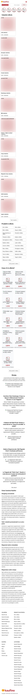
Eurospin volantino (5, 52)
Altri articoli (14, 487)
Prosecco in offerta (19, 239)
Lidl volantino (4, 32)
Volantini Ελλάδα (18, 662)
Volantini (3, 644)
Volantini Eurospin (5, 617)
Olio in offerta (18, 227)
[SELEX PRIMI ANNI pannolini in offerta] (8, 276)
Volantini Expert (5, 635)
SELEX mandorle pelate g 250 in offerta (20, 342)
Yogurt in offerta (18, 257)
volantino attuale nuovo (15, 586)
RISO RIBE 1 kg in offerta (8, 322)
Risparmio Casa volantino (7, 173)
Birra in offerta (5, 230)
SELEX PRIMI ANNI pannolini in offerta (8, 283)
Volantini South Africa (18, 685)
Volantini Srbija (17, 678)
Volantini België (17, 646)
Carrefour (4, 595)
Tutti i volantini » (14, 220)
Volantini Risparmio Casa (7, 628)
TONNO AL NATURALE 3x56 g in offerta (8, 343)
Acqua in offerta (18, 230)
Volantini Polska (17, 671)
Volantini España (17, 657)
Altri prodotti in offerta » (14, 263)
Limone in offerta (6, 245)
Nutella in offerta (6, 242)
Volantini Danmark (17, 655)
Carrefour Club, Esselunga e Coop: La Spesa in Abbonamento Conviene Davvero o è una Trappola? (14, 397)
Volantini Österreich (18, 644)
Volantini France (17, 660)
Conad (24, 594)
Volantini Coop (5, 630)
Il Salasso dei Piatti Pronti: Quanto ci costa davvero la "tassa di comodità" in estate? (14, 424)
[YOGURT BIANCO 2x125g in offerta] (20, 296)
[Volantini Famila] (7, 279)
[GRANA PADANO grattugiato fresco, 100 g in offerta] (20, 316)
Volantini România (17, 676)
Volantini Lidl (4, 614)
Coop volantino (4, 153)
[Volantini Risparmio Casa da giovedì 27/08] (8, 165)
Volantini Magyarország (19, 666)
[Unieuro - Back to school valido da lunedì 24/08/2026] (8, 125)
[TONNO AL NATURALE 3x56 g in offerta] (8, 335)
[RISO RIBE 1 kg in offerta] (8, 316)
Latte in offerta (18, 242)
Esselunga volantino (5, 93)
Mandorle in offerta (19, 254)
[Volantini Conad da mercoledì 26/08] (8, 64)
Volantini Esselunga (6, 621)
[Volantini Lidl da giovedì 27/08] (8, 24)
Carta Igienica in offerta (7, 239)
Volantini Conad (5, 619)
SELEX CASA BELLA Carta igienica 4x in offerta (20, 284)
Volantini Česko (17, 651)
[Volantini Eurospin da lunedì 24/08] (8, 44)
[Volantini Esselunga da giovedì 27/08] (8, 85)
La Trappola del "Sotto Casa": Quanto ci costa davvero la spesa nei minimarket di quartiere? (14, 474)
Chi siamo (4, 653)
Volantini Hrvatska (17, 664)
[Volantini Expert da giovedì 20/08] (8, 206)
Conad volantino (5, 73)
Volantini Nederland (18, 669)
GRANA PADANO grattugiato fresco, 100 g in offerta (20, 323)
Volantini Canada (17, 648)
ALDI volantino (4, 194)
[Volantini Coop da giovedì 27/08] (8, 145)
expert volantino (4, 214)
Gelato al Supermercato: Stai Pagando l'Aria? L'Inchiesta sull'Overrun (14, 450)
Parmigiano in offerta (19, 248)
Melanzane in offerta (7, 260)
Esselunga (19, 533)
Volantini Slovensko (18, 682)
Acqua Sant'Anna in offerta (7, 233)
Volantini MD (4, 623)
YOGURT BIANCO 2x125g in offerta (20, 302)
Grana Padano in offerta (8, 251)
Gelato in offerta (18, 237)
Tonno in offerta (6, 254)
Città (3, 648)
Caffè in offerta (18, 251)
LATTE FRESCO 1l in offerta (8, 302)
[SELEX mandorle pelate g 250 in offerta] (20, 335)
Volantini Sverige (17, 680)
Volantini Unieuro (5, 626)
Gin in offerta (5, 227)
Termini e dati (4, 655)
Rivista (3, 651)
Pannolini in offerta (19, 233)
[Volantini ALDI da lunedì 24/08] (8, 185)
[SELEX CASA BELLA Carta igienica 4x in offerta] (20, 276)
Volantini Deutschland (18, 653)
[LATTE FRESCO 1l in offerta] (8, 296)
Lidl (23, 533)
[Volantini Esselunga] (7, 299)
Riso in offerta (5, 248)
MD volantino (4, 113)
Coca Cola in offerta (19, 245)
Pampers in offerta (6, 237)
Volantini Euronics (5, 632)
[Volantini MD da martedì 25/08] (8, 105)
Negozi (3, 646)
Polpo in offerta (6, 257)
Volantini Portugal (17, 673)
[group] (4, 10)
